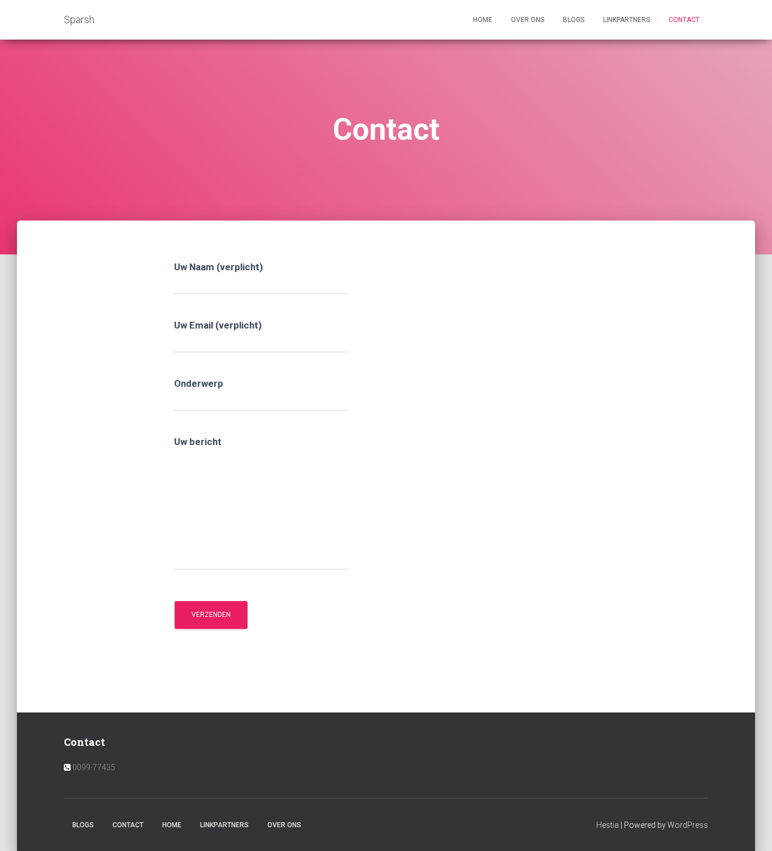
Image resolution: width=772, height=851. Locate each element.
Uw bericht (198, 441)
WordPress (687, 825)
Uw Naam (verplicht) (218, 267)
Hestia (607, 825)
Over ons (527, 20)
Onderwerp (198, 383)
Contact (684, 20)
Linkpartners (626, 20)
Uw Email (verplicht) (218, 325)
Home (482, 20)
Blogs (573, 20)
